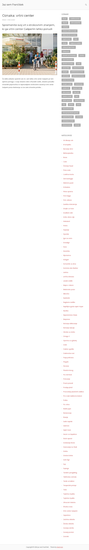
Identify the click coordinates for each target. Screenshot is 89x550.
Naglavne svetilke (69, 302)
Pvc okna (66, 404)
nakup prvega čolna (68, 47)
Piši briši (66, 366)
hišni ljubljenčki (75, 22)
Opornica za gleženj (70, 340)
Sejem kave (67, 430)
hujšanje (65, 27)
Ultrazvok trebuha (69, 502)
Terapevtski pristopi (69, 485)
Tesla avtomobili (67, 108)
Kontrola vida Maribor (70, 268)
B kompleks (67, 145)
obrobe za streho (68, 63)
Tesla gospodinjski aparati (70, 112)
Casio (65, 162)
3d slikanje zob (68, 140)
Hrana (65, 225)
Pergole (65, 362)
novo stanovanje (68, 59)
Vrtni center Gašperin (70, 511)
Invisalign (66, 242)
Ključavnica (67, 255)
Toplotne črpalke (68, 498)
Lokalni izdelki (68, 281)
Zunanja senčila (68, 528)
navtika (82, 55)
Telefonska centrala (69, 477)
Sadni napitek (67, 421)
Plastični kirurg (68, 370)
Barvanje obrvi (68, 149)
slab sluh (76, 92)
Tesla (65, 490)
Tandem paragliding (70, 473)
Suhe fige (66, 460)
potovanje (66, 76)
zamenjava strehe (68, 121)
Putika (65, 400)
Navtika (65, 311)
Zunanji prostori (68, 532)
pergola (65, 72)
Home (4, 20)
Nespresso (66, 319)
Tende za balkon (68, 481)
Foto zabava (67, 200)
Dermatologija (68, 179)
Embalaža (66, 187)
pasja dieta (66, 68)
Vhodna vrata (67, 507)
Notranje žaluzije (68, 328)
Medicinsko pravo (69, 289)
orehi (78, 63)
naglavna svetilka (75, 43)
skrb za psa (66, 92)
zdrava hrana (67, 125)
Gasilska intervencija (70, 204)
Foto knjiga (67, 196)
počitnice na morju (78, 76)
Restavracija (67, 413)
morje (64, 43)
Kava (65, 247)
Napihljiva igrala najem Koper (73, 306)
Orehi (65, 345)
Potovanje (66, 379)
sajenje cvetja (77, 88)
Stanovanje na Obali (70, 447)
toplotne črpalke (67, 117)
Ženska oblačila (68, 524)
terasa (71, 104)
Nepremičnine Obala (70, 315)
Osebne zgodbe (68, 349)
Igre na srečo (67, 238)
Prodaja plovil (67, 387)
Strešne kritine (68, 455)
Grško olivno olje (68, 217)
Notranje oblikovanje (70, 323)
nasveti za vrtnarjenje (69, 55)
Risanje (65, 417)
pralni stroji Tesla (68, 80)
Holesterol (66, 221)
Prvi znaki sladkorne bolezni (72, 396)
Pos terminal (67, 375)
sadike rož (66, 88)
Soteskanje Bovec (69, 443)
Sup (64, 464)
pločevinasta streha (77, 72)
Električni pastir (68, 183)
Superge (66, 468)
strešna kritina (79, 100)
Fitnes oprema (68, 191)
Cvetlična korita (68, 174)
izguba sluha (66, 39)
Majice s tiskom (68, 285)
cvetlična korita (74, 18)
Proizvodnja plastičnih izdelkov (73, 392)
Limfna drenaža (68, 277)
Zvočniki (66, 536)
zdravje (77, 125)
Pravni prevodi (68, 383)
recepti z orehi (67, 84)
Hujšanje (66, 230)
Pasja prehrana (68, 357)
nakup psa (66, 51)
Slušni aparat (67, 100)
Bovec (64, 18)
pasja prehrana (78, 68)
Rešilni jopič (67, 409)
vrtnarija (79, 117)
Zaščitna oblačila (69, 519)
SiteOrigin (60, 547)
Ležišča (65, 272)
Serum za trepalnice (70, 434)
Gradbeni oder (68, 213)
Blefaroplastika (68, 153)
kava (75, 39)
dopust (65, 22)
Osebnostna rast (68, 353)
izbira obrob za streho (69, 35)
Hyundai (66, 234)
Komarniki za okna (69, 264)
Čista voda (66, 170)
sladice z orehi (67, 96)
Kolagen (66, 259)
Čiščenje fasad (68, 166)
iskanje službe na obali (69, 31)
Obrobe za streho (69, 332)
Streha (65, 451)
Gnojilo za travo (68, 208)
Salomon (66, 426)
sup (64, 104)
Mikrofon (66, 294)
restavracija (78, 84)
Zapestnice (66, 515)
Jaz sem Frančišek (12, 4)
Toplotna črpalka (69, 494)
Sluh (76, 96)
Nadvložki (66, 298)
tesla (78, 104)
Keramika (66, 251)
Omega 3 (66, 336)
